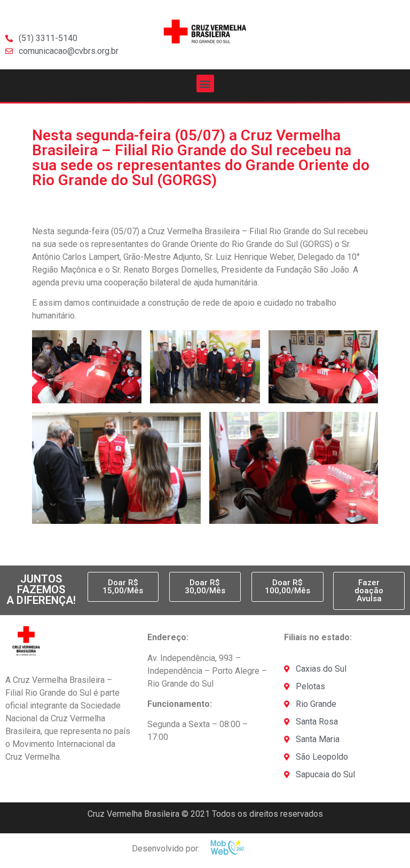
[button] (205, 83)
